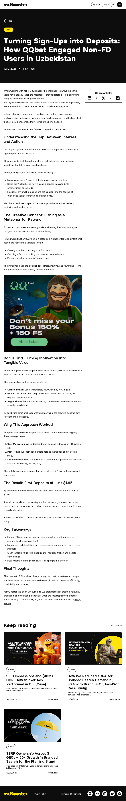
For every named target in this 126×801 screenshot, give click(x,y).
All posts (115, 625)
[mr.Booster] (15, 4)
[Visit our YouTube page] (112, 793)
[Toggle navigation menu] (119, 4)
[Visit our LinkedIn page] (105, 793)
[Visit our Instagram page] (90, 793)
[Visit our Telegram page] (97, 793)
